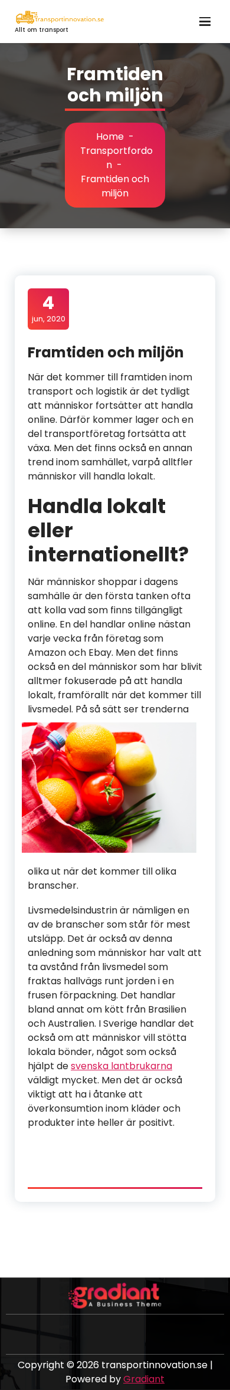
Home (110, 136)
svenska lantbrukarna (121, 1066)
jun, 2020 (48, 308)
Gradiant (144, 1379)
